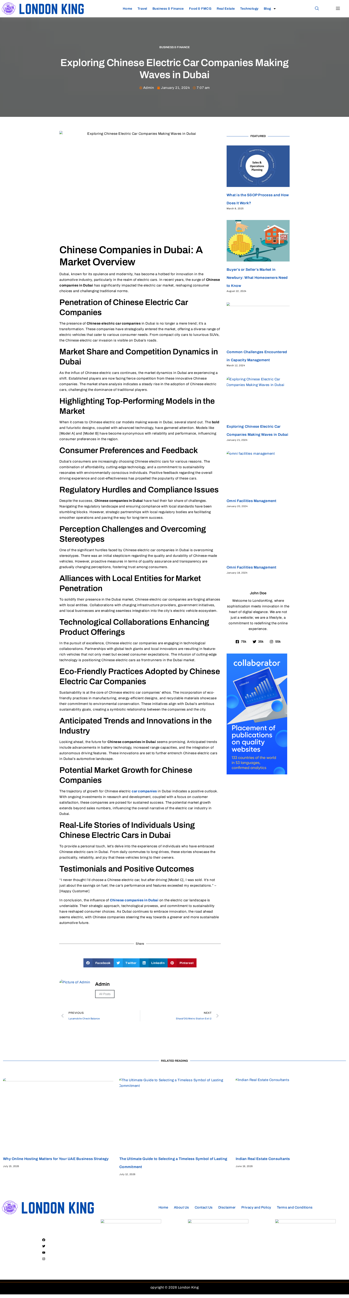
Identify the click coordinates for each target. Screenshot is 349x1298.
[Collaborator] (257, 773)
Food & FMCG (200, 8)
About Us (181, 1207)
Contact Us (204, 1207)
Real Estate (226, 8)
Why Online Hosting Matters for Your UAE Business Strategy (56, 1159)
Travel (142, 8)
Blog (267, 8)
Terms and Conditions (295, 1207)
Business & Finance (168, 8)
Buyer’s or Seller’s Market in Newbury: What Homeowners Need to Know (257, 278)
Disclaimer (227, 1207)
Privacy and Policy (256, 1207)
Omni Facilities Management (251, 501)
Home (127, 8)
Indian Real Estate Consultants (263, 1159)
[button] (317, 9)
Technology (249, 8)
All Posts (104, 994)
